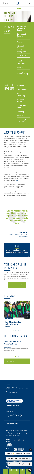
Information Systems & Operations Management (21, 49)
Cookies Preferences (15, 432)
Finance (20, 42)
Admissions (21, 116)
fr (31, 3)
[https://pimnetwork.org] (9, 445)
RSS (22, 432)
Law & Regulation (23, 56)
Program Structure (20, 85)
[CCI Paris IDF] (14, 400)
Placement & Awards (21, 107)
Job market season (21, 101)
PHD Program (20, 9)
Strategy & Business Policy (22, 73)
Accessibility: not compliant (13, 434)
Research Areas (22, 90)
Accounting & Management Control (21, 28)
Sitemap (23, 434)
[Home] (17, 3)
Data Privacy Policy (18, 430)
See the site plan (12, 423)
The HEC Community (21, 95)
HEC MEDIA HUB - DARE (12, 405)
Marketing (20, 68)
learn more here (19, 285)
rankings (17, 180)
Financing (20, 112)
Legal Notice (9, 430)
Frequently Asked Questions (23, 121)
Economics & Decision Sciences (21, 36)
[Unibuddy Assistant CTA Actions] (18, 457)
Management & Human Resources (22, 62)
